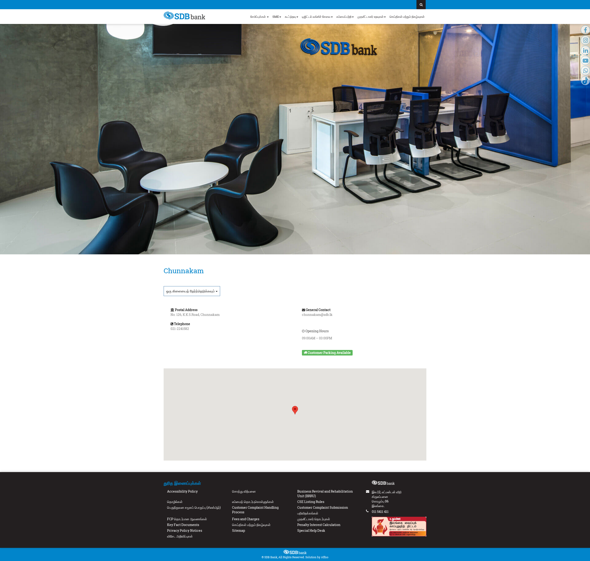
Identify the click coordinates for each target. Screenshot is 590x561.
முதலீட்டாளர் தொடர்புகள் (313, 519)
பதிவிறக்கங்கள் (307, 513)
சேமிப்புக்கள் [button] (258, 17)
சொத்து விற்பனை (244, 491)
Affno (324, 557)
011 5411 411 (380, 511)
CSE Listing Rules (310, 501)
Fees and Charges (245, 519)
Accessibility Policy (182, 491)
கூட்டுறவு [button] (290, 17)
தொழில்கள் (175, 501)
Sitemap (238, 530)
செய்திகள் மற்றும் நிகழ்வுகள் (407, 17)
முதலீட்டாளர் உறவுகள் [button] (370, 17)
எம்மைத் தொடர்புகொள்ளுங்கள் (253, 501)
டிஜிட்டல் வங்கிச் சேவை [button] (316, 17)
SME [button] (275, 17)
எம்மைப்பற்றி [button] (343, 17)
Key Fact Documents (183, 525)
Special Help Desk (311, 530)
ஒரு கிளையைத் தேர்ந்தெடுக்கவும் (191, 291)
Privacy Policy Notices (184, 530)
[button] (295, 410)
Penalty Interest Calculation (318, 525)
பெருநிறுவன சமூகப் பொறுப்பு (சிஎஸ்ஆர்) (194, 507)
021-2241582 (180, 328)
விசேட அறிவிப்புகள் (180, 536)
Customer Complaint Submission (322, 507)
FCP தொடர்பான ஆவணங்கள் (187, 519)
